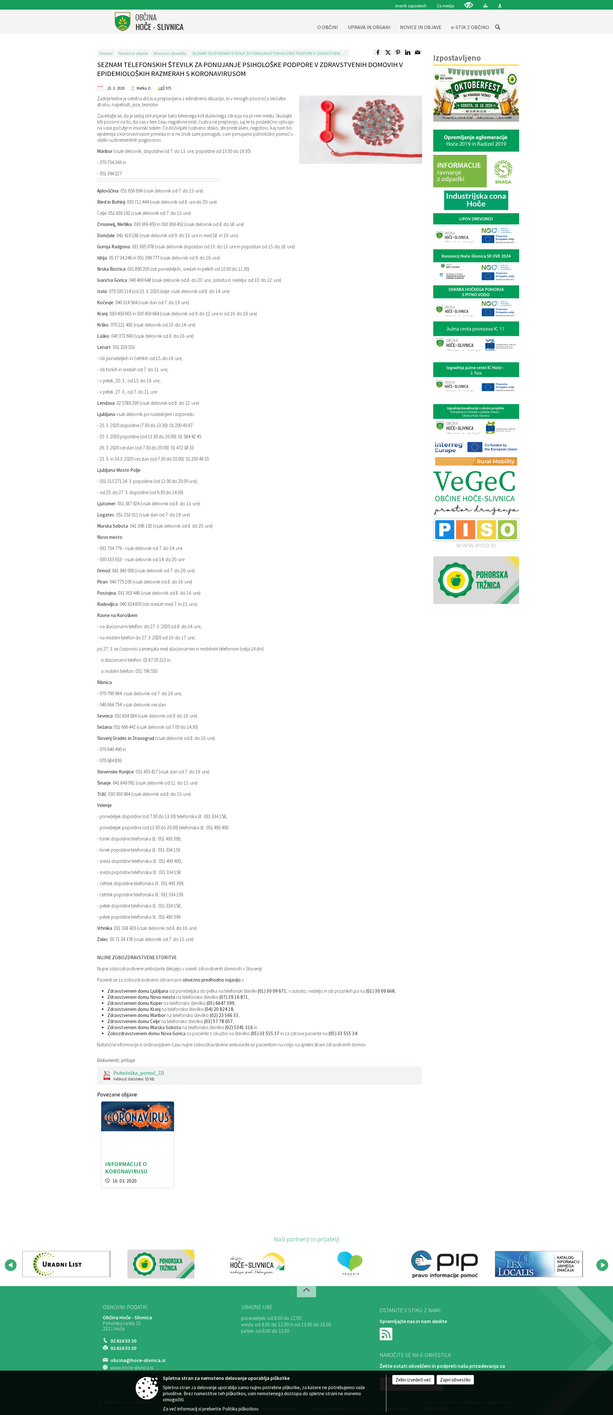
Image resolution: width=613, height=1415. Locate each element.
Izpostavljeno (457, 58)
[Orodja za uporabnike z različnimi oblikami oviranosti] (468, 5)
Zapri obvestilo (455, 1380)
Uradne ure (256, 1307)
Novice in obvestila (170, 53)
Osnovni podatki (125, 1307)
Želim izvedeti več (413, 1380)
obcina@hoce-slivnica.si (137, 1360)
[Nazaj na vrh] (306, 1291)
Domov (106, 53)
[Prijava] (500, 6)
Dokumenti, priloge (116, 1060)
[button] (11, 1265)
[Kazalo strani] (485, 6)
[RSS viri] (387, 1333)
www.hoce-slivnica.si (131, 1367)
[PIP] (444, 1264)
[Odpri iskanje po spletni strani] (497, 27)
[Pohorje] (350, 1264)
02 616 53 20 (123, 1340)
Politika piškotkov (240, 1409)
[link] (378, 52)
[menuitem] (328, 22)
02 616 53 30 (123, 1348)
